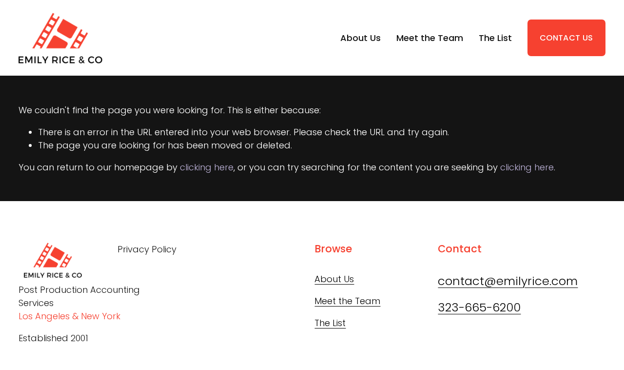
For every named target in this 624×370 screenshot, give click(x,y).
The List (495, 38)
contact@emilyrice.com (508, 281)
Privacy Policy (146, 249)
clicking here (207, 167)
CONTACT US (566, 37)
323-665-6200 (479, 307)
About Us (360, 38)
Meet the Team (429, 38)
